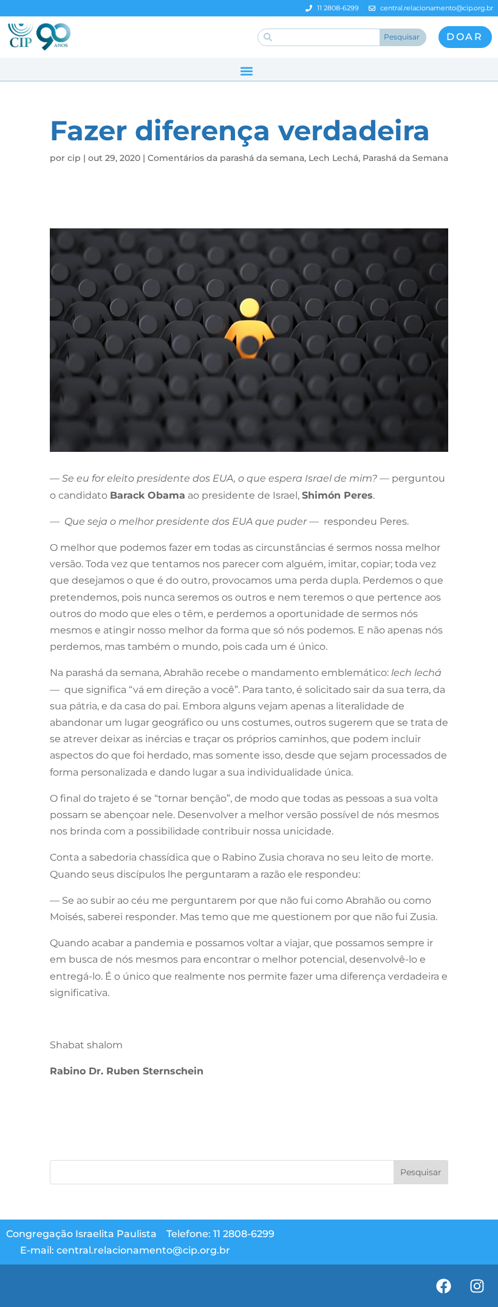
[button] (246, 71)
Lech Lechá (333, 157)
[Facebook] (443, 1286)
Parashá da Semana (405, 157)
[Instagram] (477, 1286)
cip (74, 157)
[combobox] (319, 37)
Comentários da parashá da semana (226, 157)
